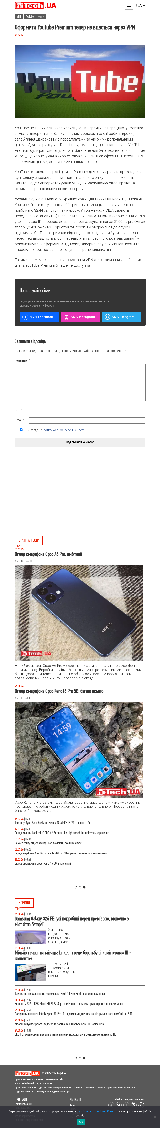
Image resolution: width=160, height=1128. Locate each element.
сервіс (41, 16)
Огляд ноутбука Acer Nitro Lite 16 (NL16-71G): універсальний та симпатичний (61, 853)
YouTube (30, 16)
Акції (72, 1105)
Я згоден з (56, 430)
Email (19, 420)
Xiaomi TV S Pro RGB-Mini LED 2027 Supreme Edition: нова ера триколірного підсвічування (69, 1004)
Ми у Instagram (83, 317)
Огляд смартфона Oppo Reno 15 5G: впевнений (43, 863)
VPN (19, 16)
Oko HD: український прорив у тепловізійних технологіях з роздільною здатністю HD (65, 1034)
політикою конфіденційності (64, 430)
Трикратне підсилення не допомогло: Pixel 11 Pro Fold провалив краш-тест (60, 993)
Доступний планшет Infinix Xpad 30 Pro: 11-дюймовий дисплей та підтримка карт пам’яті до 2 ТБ (73, 1014)
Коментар (22, 360)
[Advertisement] (48, 501)
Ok (81, 1121)
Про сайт (21, 1099)
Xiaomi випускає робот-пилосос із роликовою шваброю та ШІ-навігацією (59, 1024)
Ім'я (18, 410)
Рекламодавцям (23, 1104)
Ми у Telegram (123, 317)
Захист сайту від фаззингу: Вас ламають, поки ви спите (48, 843)
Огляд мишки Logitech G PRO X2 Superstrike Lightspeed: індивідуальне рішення (62, 833)
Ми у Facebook (41, 317)
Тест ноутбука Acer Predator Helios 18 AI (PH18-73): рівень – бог (53, 823)
